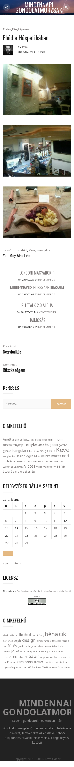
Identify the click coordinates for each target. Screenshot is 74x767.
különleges (25, 456)
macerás (7, 657)
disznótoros (11, 250)
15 (26, 528)
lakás (37, 456)
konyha (7, 456)
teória (63, 662)
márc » (16, 563)
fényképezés (36, 444)
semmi (14, 662)
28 (16, 543)
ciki (32, 439)
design (29, 640)
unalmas (18, 466)
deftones (8, 640)
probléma (9, 461)
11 (55, 521)
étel (33, 471)
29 (26, 543)
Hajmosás (37, 320)
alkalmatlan (9, 635)
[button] (8, 553)
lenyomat (32, 651)
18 (55, 528)
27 (6, 543)
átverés (8, 471)
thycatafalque (10, 667)
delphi (17, 641)
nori (65, 455)
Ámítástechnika (46, 312)
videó (39, 466)
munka (45, 456)
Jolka (15, 651)
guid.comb (24, 646)
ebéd (24, 250)
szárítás (48, 662)
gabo (54, 444)
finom (57, 439)
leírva (41, 651)
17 (45, 528)
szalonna (25, 661)
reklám (19, 461)
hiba (29, 451)
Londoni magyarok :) (37, 273)
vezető (27, 667)
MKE (15, 657)
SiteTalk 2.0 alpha (37, 305)
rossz (28, 461)
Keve (32, 250)
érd (17, 471)
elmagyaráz (43, 640)
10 (45, 521)
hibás (36, 451)
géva (33, 646)
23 (36, 536)
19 (65, 528)
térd (20, 667)
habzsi (40, 646)
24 (45, 536)
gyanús (7, 451)
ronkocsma (56, 657)
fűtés (12, 645)
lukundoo (57, 651)
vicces (30, 466)
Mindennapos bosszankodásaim (37, 287)
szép (56, 461)
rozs (65, 657)
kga (25, 47)
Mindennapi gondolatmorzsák (38, 7)
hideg (43, 451)
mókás (56, 456)
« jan (6, 563)
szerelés (37, 461)
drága (38, 439)
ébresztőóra (56, 667)
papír (33, 656)
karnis (23, 651)
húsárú (6, 651)
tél (61, 461)
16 (36, 528)
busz (26, 439)
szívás (56, 662)
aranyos (17, 439)
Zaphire (36, 667)
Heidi (61, 646)
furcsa (7, 445)
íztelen (67, 667)
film (50, 439)
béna (51, 634)
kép (14, 456)
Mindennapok (46, 279)
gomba (63, 445)
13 (6, 528)
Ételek (7, 29)
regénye (44, 657)
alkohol (23, 634)
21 (16, 536)
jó (54, 451)
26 (65, 536)
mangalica (44, 250)
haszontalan (51, 646)
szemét (38, 662)
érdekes (25, 471)
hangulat (19, 450)
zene (61, 466)
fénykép (18, 445)
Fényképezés (20, 29)
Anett (7, 439)
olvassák (23, 657)
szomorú (47, 461)
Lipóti (48, 651)
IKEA (49, 451)
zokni (45, 667)
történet (8, 466)
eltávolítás (55, 640)
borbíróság (38, 635)
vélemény (49, 466)
